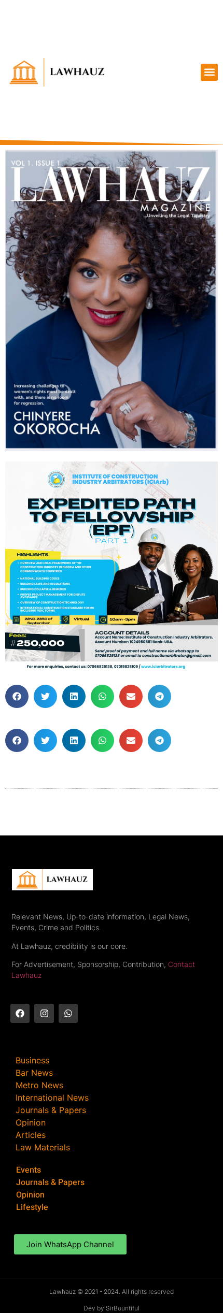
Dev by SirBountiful (111, 1308)
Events (28, 1170)
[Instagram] (43, 1013)
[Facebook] (20, 1013)
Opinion (30, 1195)
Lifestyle (32, 1207)
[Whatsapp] (68, 1013)
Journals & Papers (50, 1182)
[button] (209, 72)
